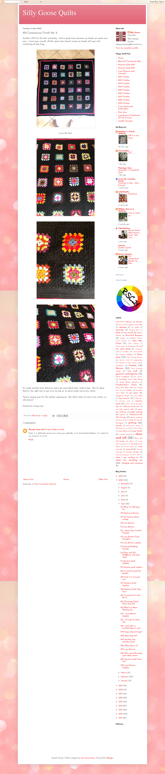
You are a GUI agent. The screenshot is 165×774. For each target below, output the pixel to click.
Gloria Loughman (122, 377)
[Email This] (58, 415)
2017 (121, 694)
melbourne (138, 398)
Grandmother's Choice (126, 385)
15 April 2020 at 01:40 (54, 430)
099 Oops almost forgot (131, 632)
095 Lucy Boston (128, 649)
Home (66, 479)
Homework (132, 194)
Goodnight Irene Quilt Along (130, 379)
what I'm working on (129, 460)
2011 (121, 718)
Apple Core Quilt (135, 325)
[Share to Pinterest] (67, 415)
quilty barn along (133, 425)
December (125, 484)
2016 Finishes (124, 93)
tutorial (129, 449)
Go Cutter (138, 377)
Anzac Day (122, 324)
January (124, 681)
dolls (128, 357)
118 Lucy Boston (127, 523)
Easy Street (137, 357)
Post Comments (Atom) (45, 484)
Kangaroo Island (122, 396)
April (123, 504)
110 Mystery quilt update (131, 567)
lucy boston (124, 398)
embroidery (138, 360)
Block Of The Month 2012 (129, 61)
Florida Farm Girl (36, 430)
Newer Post (28, 479)
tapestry (125, 444)
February (125, 677)
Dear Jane (122, 112)
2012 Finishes (124, 80)
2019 (121, 686)
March (124, 673)
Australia (120, 330)
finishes (132, 365)
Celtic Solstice (133, 343)
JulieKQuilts (123, 192)
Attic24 (121, 246)
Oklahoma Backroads (131, 406)
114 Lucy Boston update (131, 543)
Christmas (131, 346)
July (123, 492)
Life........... (132, 153)
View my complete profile (127, 48)
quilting (132, 423)
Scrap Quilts (136, 431)
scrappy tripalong (125, 434)
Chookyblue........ (125, 151)
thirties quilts (129, 446)
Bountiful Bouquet (134, 335)
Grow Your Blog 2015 (124, 388)
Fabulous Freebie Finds (127, 363)
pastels (122, 415)
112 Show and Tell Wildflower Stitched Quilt (130, 555)
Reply (31, 440)
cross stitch (137, 352)
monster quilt (124, 401)
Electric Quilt (124, 360)
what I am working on (127, 457)
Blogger (110, 758)
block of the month (124, 333)
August (124, 488)
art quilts (135, 327)
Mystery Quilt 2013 (126, 65)
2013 (121, 710)
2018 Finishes (124, 100)
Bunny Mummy (125, 254)
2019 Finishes (124, 103)
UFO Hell (136, 455)
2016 (121, 698)
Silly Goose (135, 33)
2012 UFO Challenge (124, 322)
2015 (121, 702)
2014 (121, 706)
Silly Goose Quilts (49, 12)
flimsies (119, 368)
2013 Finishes (124, 84)
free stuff (132, 371)
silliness (131, 441)
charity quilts (120, 346)
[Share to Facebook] (64, 415)
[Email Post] (53, 416)
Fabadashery (124, 228)
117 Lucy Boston (127, 527)
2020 (121, 480)
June (123, 496)
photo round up (136, 417)
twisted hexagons (122, 455)
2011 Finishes (123, 77)
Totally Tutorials (125, 121)
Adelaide (139, 322)
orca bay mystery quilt (125, 409)
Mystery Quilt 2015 (126, 68)
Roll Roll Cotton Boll (123, 428)
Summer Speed (124, 248)
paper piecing (136, 412)
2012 (121, 714)
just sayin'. (134, 393)
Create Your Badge (121, 280)
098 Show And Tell (129, 636)
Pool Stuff (122, 420)
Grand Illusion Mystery (129, 382)
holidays (129, 390)
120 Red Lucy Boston (130, 513)
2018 (121, 690)
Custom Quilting (125, 355)
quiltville (119, 426)
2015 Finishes (124, 90)
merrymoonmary (88, 758)
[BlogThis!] (60, 415)
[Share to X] (62, 415)
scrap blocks (123, 431)
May (123, 500)
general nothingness (126, 374)
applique (123, 327)
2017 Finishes (124, 97)
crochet (126, 352)
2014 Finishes (124, 87)
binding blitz (134, 330)
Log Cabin (138, 396)
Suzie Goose (119, 274)
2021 (121, 476)
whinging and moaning (132, 463)
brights (123, 338)
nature (127, 404)
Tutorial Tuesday (132, 452)
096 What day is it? (129, 646)
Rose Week (138, 428)
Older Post (103, 479)
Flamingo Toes (125, 168)
